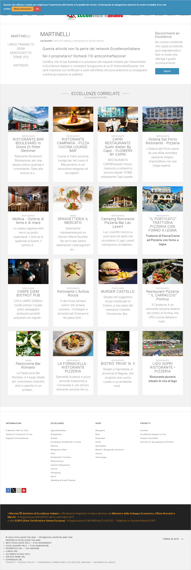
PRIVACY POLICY (26, 562)
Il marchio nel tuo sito (17, 430)
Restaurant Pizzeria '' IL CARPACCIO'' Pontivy (162, 295)
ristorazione (57, 461)
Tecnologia (101, 457)
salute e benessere (60, 465)
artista (54, 438)
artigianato (56, 434)
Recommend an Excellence (167, 35)
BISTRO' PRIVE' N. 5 (118, 364)
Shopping (55, 473)
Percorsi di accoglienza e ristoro (157, 442)
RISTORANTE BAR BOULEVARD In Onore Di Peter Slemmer (28, 145)
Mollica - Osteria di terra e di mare (28, 221)
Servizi (99, 453)
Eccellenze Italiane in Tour (153, 434)
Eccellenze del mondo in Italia (66, 442)
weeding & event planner (63, 480)
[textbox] (162, 240)
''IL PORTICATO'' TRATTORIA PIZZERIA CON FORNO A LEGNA (162, 224)
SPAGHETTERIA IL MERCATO (73, 221)
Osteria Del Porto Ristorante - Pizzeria (163, 141)
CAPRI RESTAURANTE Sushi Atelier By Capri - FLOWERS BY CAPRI (117, 147)
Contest (144, 430)
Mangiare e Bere (59, 449)
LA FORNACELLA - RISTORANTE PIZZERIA (73, 367)
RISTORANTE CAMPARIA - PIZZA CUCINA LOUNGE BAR (73, 145)
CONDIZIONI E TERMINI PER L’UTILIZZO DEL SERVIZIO (64, 562)
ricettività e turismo (61, 457)
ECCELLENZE (57, 423)
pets (53, 453)
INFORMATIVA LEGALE (104, 562)
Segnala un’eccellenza (17, 438)
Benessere (101, 446)
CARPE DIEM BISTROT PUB (28, 293)
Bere (98, 434)
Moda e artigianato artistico (110, 449)
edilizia (54, 446)
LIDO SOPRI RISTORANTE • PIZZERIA (162, 367)
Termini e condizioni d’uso (19, 434)
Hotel (98, 442)
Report (167, 71)
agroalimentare (58, 430)
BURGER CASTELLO (118, 291)
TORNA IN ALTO (171, 539)
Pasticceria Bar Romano (28, 365)
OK (37, 9)
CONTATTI (11, 562)
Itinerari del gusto (149, 438)
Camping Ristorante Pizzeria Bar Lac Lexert (118, 223)
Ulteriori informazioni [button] (22, 9)
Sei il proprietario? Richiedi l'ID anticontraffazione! (84, 56)
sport (53, 476)
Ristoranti (100, 438)
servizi (54, 469)
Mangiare (100, 430)
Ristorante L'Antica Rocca (73, 293)
